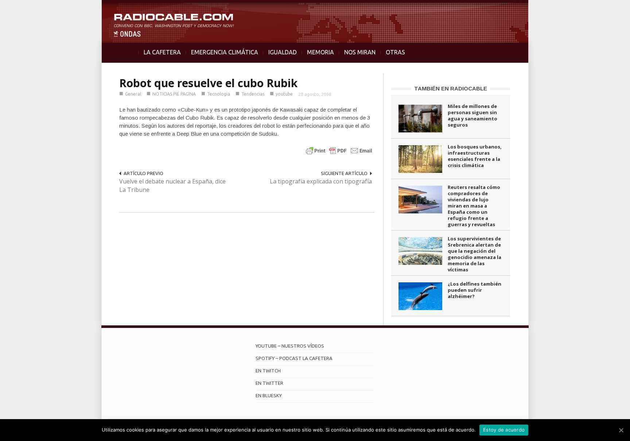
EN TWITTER (269, 383)
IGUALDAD (282, 52)
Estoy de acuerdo (504, 430)
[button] (605, 9)
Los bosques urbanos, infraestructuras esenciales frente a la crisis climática (475, 156)
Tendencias (252, 94)
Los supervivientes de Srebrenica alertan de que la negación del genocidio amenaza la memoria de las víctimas (474, 254)
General (133, 94)
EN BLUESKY (269, 395)
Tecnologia (218, 94)
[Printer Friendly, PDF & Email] (339, 150)
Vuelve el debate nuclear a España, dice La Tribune (172, 185)
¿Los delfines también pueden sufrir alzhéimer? (474, 290)
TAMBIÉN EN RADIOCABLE (450, 88)
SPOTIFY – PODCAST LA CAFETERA (294, 358)
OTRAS (395, 52)
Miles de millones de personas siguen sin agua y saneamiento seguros (472, 115)
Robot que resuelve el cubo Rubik (208, 83)
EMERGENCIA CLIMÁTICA (224, 52)
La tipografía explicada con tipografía (321, 181)
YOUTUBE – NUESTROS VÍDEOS (290, 345)
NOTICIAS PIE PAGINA (174, 94)
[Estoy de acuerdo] (621, 430)
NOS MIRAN (360, 52)
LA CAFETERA (162, 52)
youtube (284, 94)
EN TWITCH (268, 370)
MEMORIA (320, 52)
